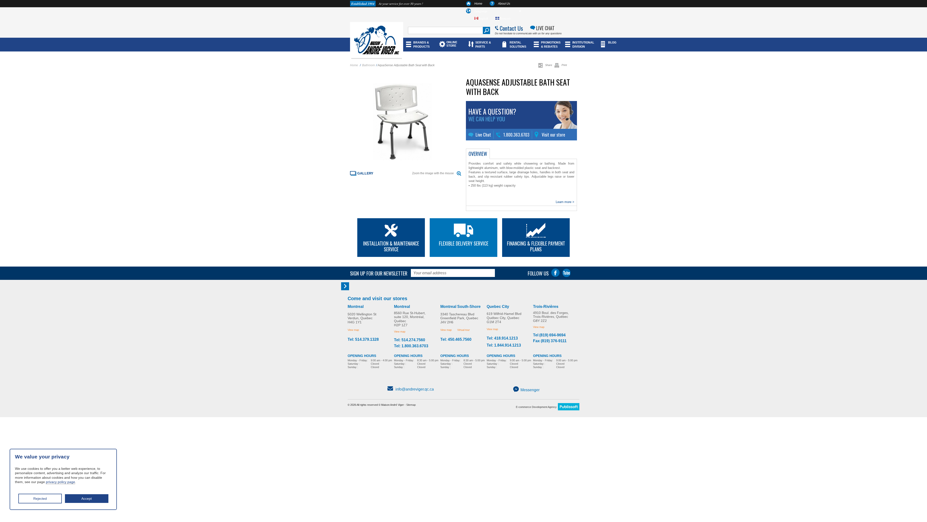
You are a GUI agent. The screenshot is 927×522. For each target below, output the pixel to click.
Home (478, 3)
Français (505, 18)
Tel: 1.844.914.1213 (504, 345)
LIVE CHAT (545, 28)
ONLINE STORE (451, 44)
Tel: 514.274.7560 (409, 340)
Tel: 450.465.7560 (455, 339)
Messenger (530, 390)
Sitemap (411, 404)
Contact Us (511, 28)
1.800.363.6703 (516, 134)
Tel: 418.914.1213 (502, 338)
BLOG (612, 42)
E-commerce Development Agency (536, 407)
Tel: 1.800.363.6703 (411, 346)
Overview (478, 153)
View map (353, 329)
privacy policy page (60, 482)
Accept (86, 498)
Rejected (40, 498)
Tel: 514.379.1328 (363, 339)
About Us (504, 3)
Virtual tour (463, 329)
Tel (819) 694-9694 (549, 335)
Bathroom (368, 65)
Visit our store (553, 134)
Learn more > (565, 202)
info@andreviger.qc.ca (414, 389)
